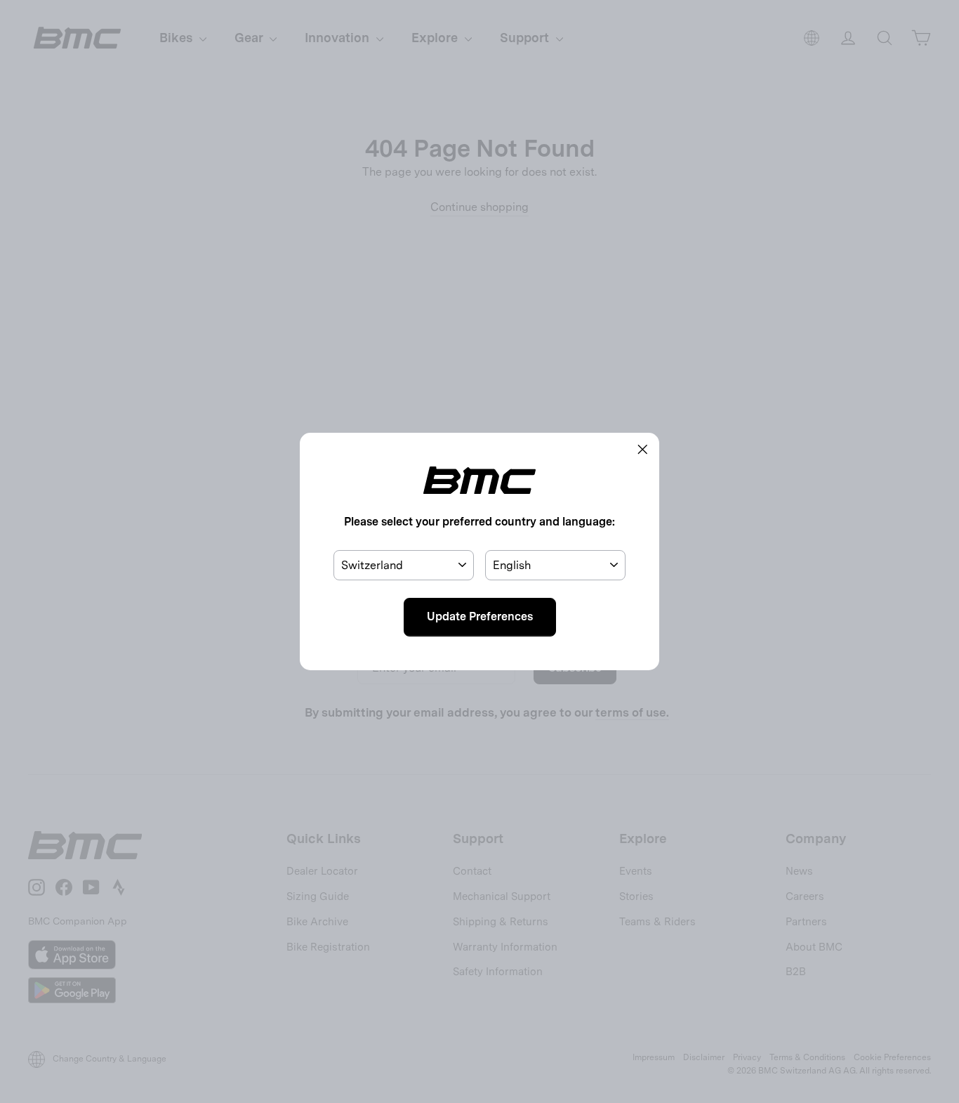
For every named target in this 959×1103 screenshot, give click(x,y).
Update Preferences (480, 616)
